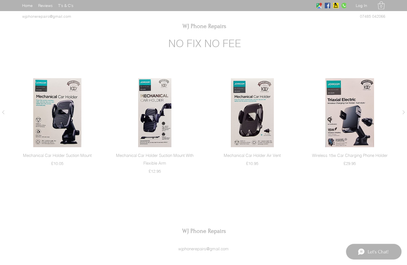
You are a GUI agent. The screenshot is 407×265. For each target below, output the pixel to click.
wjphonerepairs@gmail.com (203, 248)
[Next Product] (403, 112)
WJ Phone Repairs (204, 26)
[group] (203, 126)
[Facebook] (327, 5)
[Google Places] (319, 5)
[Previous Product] (3, 112)
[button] (381, 5)
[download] (336, 5)
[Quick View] (57, 112)
